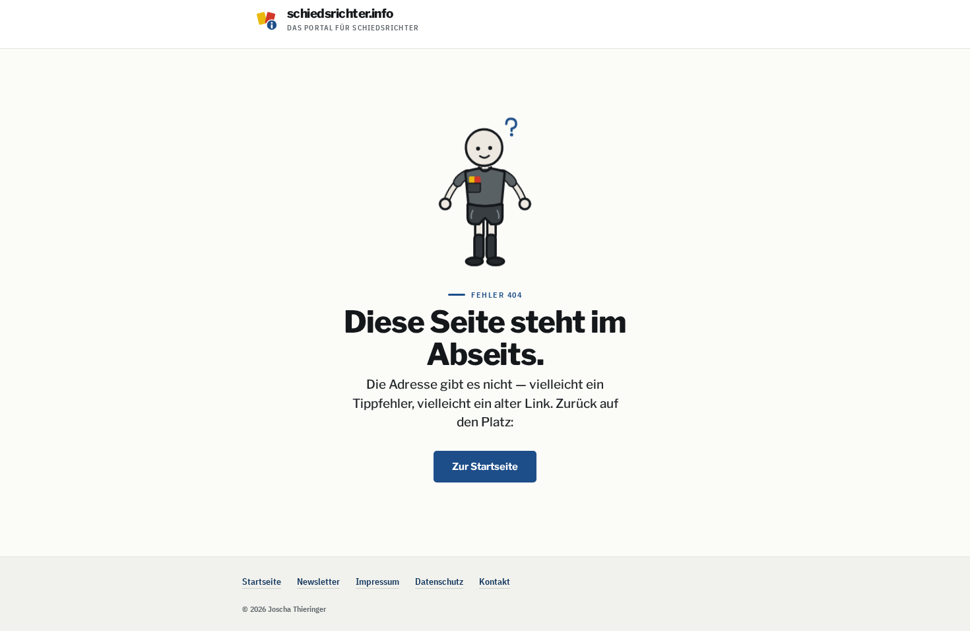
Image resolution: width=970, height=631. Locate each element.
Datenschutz (439, 581)
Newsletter (318, 581)
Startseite (261, 581)
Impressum (377, 581)
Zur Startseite (485, 467)
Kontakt (494, 581)
